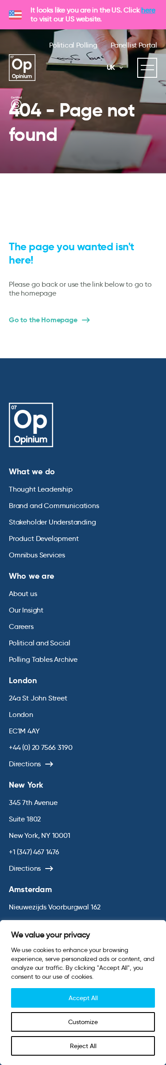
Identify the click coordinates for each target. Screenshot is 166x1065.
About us (23, 593)
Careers (21, 626)
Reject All (83, 1046)
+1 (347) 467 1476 (34, 852)
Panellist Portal (134, 45)
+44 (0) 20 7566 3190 (40, 747)
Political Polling (73, 45)
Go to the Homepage (43, 320)
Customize (83, 1022)
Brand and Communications (54, 505)
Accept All (83, 998)
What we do (32, 471)
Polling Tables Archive (43, 659)
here (148, 10)
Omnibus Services (37, 555)
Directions (25, 764)
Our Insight (26, 610)
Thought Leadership (41, 489)
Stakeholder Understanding (52, 522)
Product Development (44, 538)
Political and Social (39, 643)
